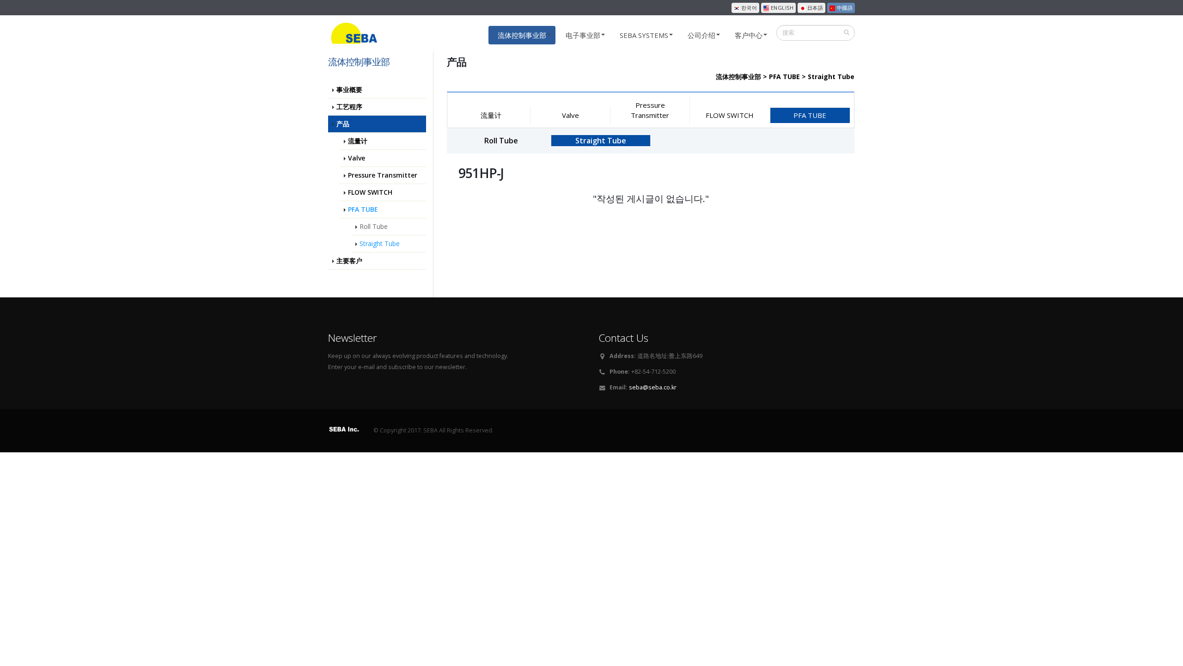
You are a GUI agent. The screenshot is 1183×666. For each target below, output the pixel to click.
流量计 (491, 115)
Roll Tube (374, 226)
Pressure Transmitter (650, 109)
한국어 (748, 7)
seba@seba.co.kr (653, 387)
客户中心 (748, 35)
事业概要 (349, 89)
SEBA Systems (644, 35)
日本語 (814, 7)
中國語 (844, 7)
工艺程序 (349, 106)
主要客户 (349, 260)
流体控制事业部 (522, 35)
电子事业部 (583, 35)
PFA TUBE (809, 115)
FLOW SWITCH (730, 115)
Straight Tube (380, 243)
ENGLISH (781, 7)
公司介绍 (701, 35)
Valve (570, 115)
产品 (342, 123)
